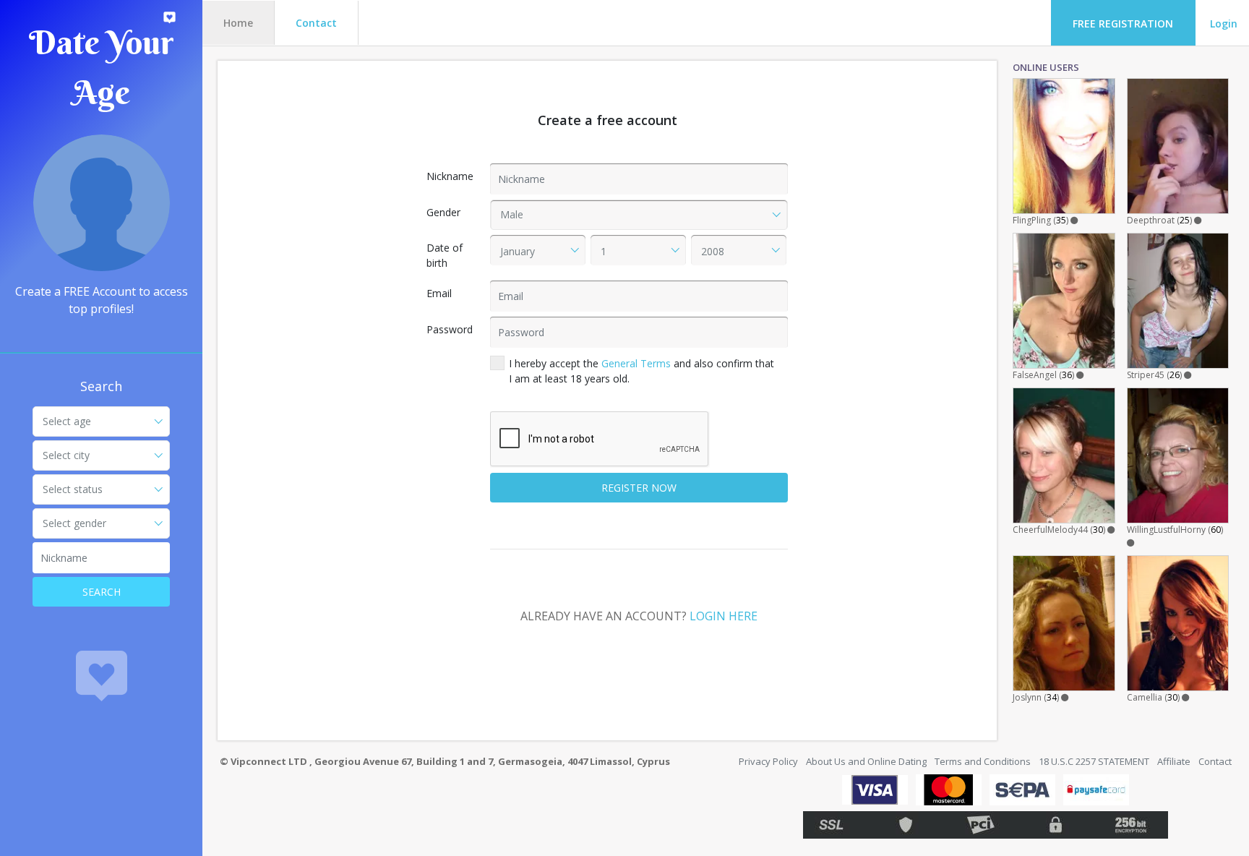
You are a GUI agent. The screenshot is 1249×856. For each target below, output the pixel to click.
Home (238, 23)
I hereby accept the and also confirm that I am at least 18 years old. (641, 370)
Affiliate (1173, 761)
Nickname (449, 176)
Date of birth (444, 255)
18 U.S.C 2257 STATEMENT (1094, 761)
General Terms (636, 363)
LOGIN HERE (723, 616)
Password (449, 329)
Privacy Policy (768, 761)
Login (1223, 23)
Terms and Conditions (983, 761)
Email (439, 293)
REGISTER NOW (639, 488)
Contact (316, 23)
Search (101, 592)
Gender (443, 212)
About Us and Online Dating (866, 761)
